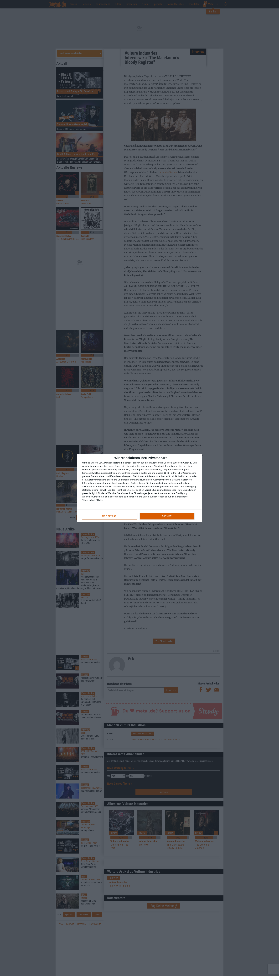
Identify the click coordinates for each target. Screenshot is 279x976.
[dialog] (139, 488)
